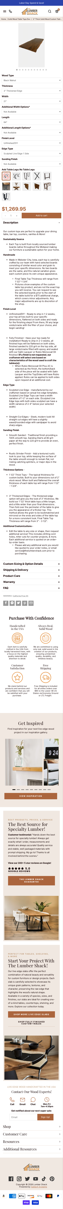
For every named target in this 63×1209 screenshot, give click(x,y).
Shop (7, 1126)
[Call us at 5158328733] (10, 11)
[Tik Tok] (44, 1180)
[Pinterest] (52, 1180)
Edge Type (7, 148)
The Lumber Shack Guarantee (31, 880)
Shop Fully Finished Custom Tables (31, 1023)
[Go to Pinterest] (24, 603)
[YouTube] (36, 1180)
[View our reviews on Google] (19, 869)
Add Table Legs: (18, 169)
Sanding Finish (9, 159)
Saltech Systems (39, 1187)
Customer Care (15, 1134)
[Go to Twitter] (18, 603)
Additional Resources (20, 1149)
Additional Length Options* (16, 127)
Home (3, 19)
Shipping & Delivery (15, 569)
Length (5, 117)
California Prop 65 (20, 596)
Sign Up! (45, 1117)
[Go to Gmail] (31, 603)
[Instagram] (19, 1180)
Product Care (11, 575)
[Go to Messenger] (12, 603)
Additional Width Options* (16, 106)
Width (5, 96)
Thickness (7, 86)
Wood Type (8, 75)
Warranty (9, 581)
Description (10, 222)
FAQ (5, 587)
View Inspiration (30, 796)
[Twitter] (27, 1180)
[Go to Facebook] (5, 603)
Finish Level (8, 138)
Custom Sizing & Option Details (23, 563)
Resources (11, 1141)
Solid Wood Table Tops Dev (19, 19)
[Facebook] (11, 1180)
